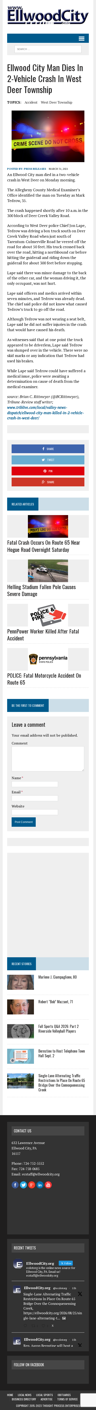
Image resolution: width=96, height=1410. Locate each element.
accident (31, 102)
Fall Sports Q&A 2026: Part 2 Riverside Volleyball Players (58, 1029)
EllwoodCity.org (37, 1288)
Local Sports (44, 1395)
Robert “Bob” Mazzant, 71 (55, 1001)
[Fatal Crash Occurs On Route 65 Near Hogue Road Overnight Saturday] (48, 534)
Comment (20, 743)
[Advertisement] (48, 905)
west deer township (56, 102)
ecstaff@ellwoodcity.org (41, 1174)
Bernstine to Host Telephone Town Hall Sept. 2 (61, 1053)
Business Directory (24, 1399)
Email (16, 792)
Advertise (46, 1399)
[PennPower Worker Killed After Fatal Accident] (48, 623)
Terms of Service (67, 1399)
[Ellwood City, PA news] (48, 14)
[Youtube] (48, 1186)
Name (17, 777)
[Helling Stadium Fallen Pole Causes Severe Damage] (48, 579)
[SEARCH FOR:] (48, 48)
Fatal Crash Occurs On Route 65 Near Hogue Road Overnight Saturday (43, 545)
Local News (24, 1395)
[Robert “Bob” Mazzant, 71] (20, 1011)
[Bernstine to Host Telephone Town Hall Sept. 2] (20, 1060)
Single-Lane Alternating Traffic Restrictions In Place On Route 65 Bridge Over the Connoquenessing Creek (61, 1082)
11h (74, 1288)
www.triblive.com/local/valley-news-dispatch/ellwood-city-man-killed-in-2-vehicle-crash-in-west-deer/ (45, 413)
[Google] (31, 1186)
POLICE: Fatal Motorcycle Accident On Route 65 (44, 678)
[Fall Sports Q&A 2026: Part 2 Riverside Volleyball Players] (20, 1036)
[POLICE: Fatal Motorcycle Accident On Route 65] (48, 667)
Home (10, 1395)
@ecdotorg (60, 1288)
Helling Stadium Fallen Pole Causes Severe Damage (41, 590)
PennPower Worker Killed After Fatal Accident (43, 634)
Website (18, 806)
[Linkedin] (40, 1186)
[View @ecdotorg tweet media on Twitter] (64, 1318)
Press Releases (35, 168)
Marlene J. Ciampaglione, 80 (57, 977)
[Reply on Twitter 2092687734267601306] (26, 1326)
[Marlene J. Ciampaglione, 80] (20, 986)
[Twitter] (23, 1186)
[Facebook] (15, 1186)
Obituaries (64, 1395)
